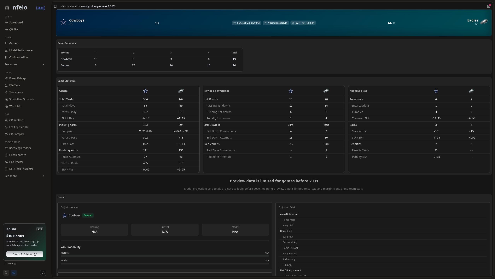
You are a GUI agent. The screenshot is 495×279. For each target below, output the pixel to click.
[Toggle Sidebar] (49, 139)
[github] (6, 273)
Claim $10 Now (22, 254)
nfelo (63, 6)
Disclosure (8, 263)
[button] (43, 273)
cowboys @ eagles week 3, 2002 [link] (98, 6)
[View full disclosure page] (15, 264)
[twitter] (14, 273)
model (73, 6)
